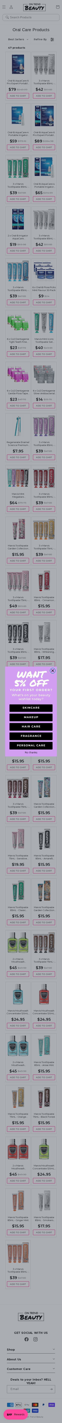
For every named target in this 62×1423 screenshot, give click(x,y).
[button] (31, 708)
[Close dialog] (52, 670)
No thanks (31, 752)
